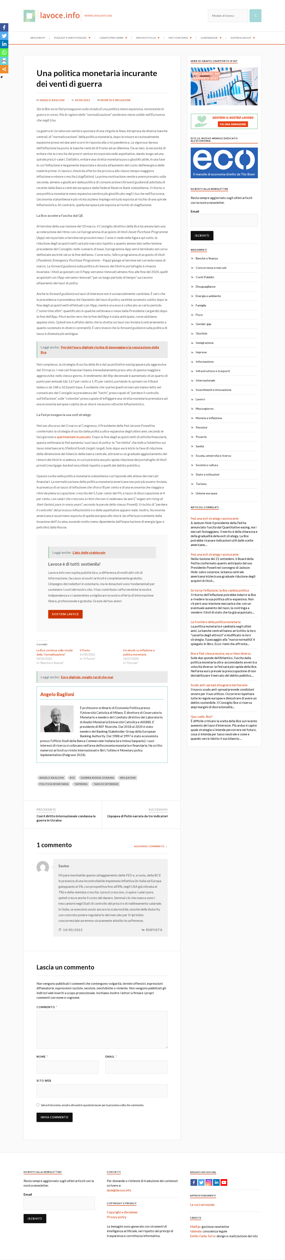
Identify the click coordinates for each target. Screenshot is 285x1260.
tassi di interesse (106, 784)
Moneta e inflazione (116, 100)
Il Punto (85, 650)
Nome (42, 1056)
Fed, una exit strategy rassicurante (215, 518)
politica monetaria (54, 784)
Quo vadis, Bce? (202, 716)
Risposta (154, 929)
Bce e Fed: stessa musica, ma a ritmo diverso (221, 653)
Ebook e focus (146, 37)
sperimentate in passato (74, 437)
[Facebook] (4, 27)
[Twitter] (4, 36)
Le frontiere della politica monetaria (216, 622)
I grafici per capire (112, 37)
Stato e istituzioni (207, 474)
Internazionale (205, 380)
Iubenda (195, 1231)
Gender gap (203, 324)
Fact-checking (178, 37)
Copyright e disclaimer (122, 1212)
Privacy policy (116, 1217)
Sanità (200, 446)
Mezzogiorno (205, 408)
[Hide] (1, 77)
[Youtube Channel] (224, 1182)
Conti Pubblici (205, 277)
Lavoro (200, 399)
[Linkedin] (4, 44)
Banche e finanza (207, 258)
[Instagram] (209, 1182)
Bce (72, 777)
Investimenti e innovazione (213, 390)
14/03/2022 (82, 100)
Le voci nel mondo (202, 1204)
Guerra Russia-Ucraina (97, 777)
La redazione (209, 37)
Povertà (201, 437)
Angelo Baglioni (52, 100)
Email (111, 1056)
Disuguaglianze (206, 286)
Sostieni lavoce (241, 37)
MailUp (195, 1226)
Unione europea (206, 493)
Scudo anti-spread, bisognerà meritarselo (219, 685)
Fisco (199, 314)
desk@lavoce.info (119, 1190)
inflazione (128, 777)
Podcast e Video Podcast (70, 37)
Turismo (201, 484)
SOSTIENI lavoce (65, 614)
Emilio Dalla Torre (202, 1236)
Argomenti (37, 37)
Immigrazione (205, 342)
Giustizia (201, 333)
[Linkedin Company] (216, 1182)
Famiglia (201, 305)
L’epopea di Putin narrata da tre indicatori (137, 816)
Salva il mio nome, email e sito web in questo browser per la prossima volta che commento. (92, 1105)
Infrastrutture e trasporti (213, 371)
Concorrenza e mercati (211, 267)
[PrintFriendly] (4, 61)
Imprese (201, 352)
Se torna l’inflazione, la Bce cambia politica (220, 590)
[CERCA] (255, 15)
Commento (47, 1007)
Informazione (205, 361)
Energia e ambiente (208, 296)
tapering (81, 784)
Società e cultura (207, 465)
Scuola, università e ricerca (213, 455)
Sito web (44, 1080)
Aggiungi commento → (151, 846)
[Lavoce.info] (54, 15)
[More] (4, 69)
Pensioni (201, 427)
